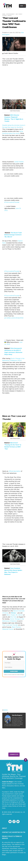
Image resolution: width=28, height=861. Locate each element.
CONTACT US (6, 832)
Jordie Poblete (19, 162)
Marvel (10, 15)
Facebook (14, 821)
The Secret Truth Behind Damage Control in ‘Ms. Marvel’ (13, 235)
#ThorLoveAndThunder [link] (11, 271)
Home (3, 14)
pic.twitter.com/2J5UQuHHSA (13, 318)
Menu (21, 5)
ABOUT (4, 828)
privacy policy (6, 844)
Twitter (18, 821)
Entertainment (10, 14)
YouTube (10, 821)
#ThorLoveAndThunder (11, 202)
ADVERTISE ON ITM (18, 832)
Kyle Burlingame (17, 715)
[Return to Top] (25, 760)
